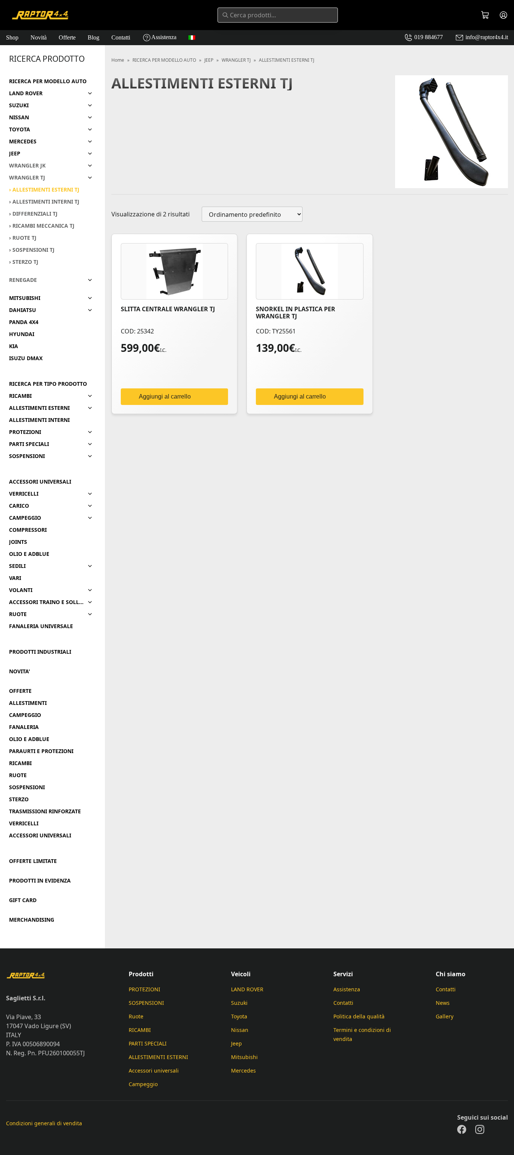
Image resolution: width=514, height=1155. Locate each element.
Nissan (239, 1029)
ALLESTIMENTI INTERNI (39, 420)
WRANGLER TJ (27, 178)
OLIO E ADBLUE (29, 554)
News (443, 1002)
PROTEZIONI (25, 432)
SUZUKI (19, 105)
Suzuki (239, 1002)
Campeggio (143, 1084)
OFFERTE (20, 691)
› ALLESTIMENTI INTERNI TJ (44, 202)
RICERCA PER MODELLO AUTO (48, 81)
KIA (13, 346)
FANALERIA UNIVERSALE (41, 626)
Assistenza (163, 37)
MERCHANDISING (31, 920)
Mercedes (243, 1070)
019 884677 (428, 37)
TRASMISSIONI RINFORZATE (45, 811)
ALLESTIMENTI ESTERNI (39, 408)
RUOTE (18, 614)
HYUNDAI (21, 334)
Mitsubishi (244, 1057)
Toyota (239, 1016)
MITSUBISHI (24, 298)
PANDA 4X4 (23, 322)
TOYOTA (19, 129)
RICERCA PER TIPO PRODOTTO (48, 384)
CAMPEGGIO (25, 518)
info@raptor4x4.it (486, 37)
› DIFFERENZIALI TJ (33, 214)
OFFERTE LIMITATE (33, 861)
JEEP (14, 154)
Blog (93, 37)
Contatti (120, 37)
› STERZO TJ (23, 262)
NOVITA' (19, 671)
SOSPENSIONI (27, 456)
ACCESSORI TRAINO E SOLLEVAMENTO (46, 602)
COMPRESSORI (28, 530)
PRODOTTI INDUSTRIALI (40, 652)
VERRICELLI (23, 494)
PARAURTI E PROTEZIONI (41, 751)
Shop (12, 37)
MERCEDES (22, 141)
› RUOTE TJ (22, 238)
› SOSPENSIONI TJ (32, 250)
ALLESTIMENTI (28, 703)
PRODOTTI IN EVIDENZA (40, 881)
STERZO (19, 799)
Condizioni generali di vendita (44, 1123)
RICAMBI (20, 396)
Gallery (444, 1016)
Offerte (67, 37)
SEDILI (17, 566)
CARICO (19, 506)
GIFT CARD (22, 900)
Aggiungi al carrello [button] (165, 396)
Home (117, 60)
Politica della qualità (359, 1016)
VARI (15, 578)
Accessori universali (154, 1070)
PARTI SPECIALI (29, 444)
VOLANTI (20, 590)
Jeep (236, 1043)
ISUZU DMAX (26, 358)
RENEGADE (23, 280)
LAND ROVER (26, 93)
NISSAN (19, 117)
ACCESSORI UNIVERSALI (40, 482)
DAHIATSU (22, 310)
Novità (38, 37)
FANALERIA (24, 727)
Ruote (136, 1016)
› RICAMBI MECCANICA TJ (42, 226)
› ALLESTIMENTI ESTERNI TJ (44, 190)
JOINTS (18, 542)
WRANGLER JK (27, 166)
